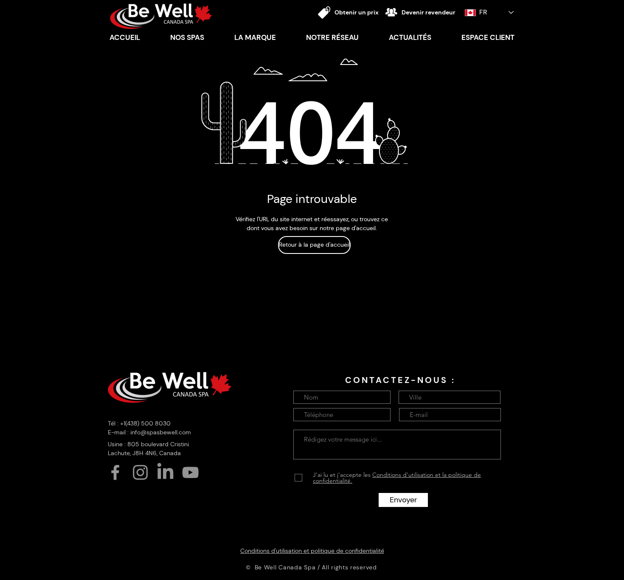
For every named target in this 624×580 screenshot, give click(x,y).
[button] (255, 37)
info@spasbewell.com (160, 432)
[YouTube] (190, 472)
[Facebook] (115, 472)
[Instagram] (140, 472)
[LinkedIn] (165, 472)
